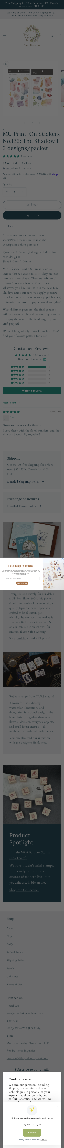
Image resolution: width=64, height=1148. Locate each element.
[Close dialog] (62, 559)
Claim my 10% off (22, 583)
